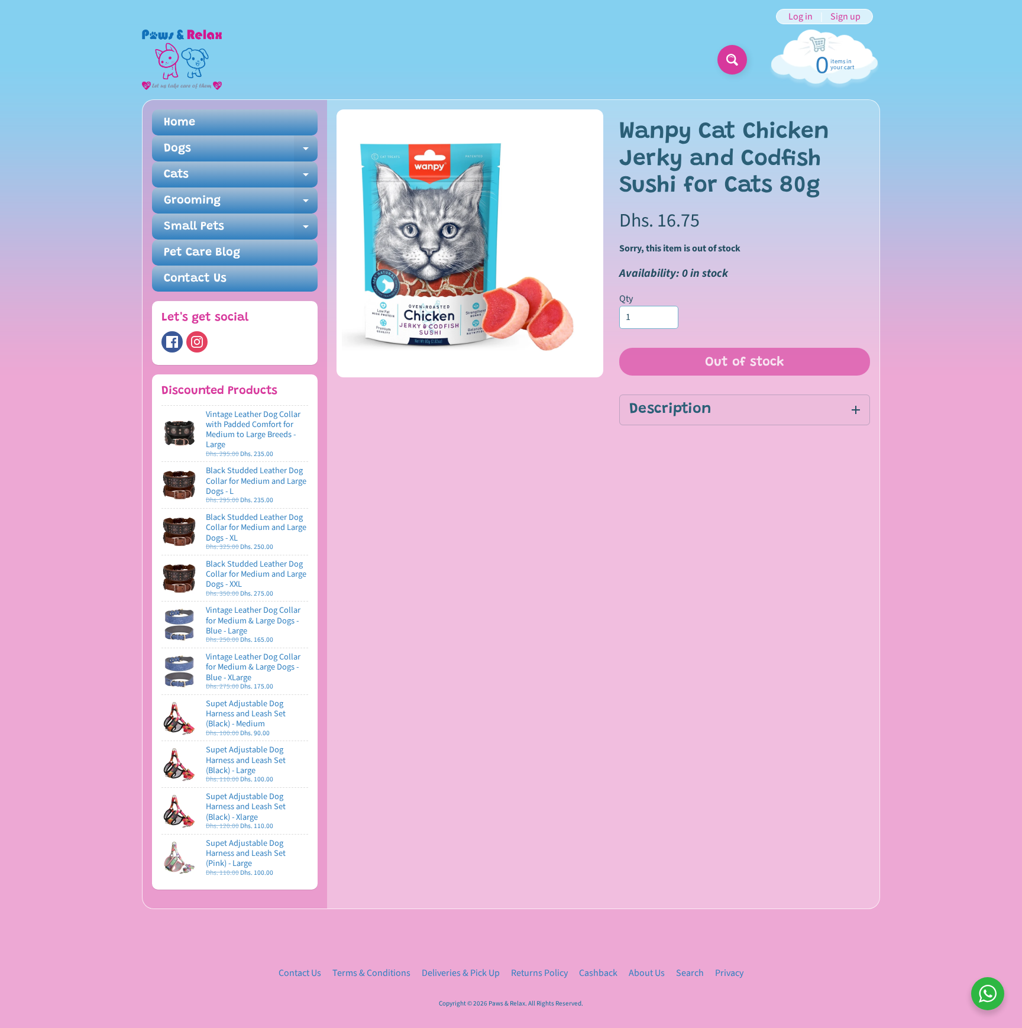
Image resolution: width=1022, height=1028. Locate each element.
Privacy (729, 972)
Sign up (845, 16)
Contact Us (195, 279)
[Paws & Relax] (182, 60)
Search (690, 972)
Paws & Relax (507, 1003)
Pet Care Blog (202, 252)
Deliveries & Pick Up (461, 972)
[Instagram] (197, 342)
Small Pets (241, 230)
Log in (800, 16)
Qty (626, 298)
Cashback (598, 972)
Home (179, 122)
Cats (241, 178)
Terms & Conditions (371, 972)
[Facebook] (172, 342)
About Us (647, 972)
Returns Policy (539, 972)
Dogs (241, 152)
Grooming (241, 204)
